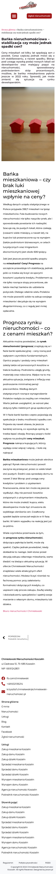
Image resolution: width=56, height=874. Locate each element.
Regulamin (8, 863)
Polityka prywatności (28, 863)
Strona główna (8, 29)
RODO (47, 863)
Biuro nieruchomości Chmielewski (22, 611)
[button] (14, 16)
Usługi (5, 744)
